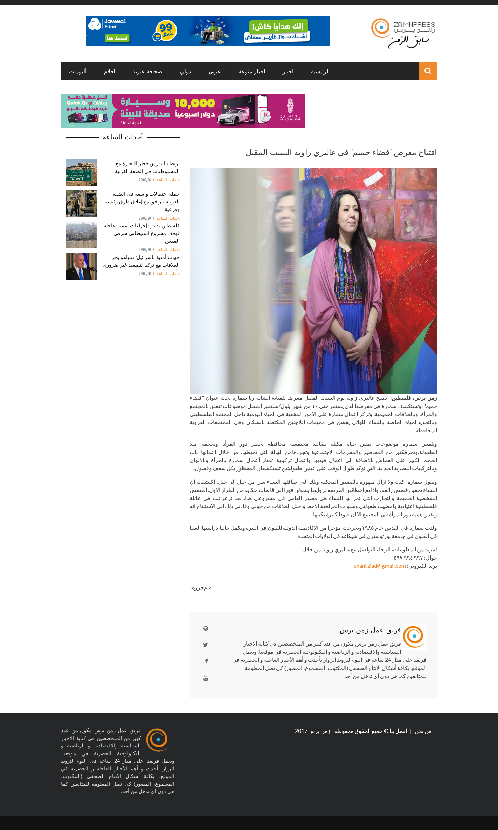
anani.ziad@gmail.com (380, 565)
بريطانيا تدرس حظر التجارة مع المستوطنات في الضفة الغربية (147, 166)
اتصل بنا (399, 730)
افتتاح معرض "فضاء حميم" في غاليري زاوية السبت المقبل (341, 151)
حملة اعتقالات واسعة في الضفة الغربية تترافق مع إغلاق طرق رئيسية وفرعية (141, 201)
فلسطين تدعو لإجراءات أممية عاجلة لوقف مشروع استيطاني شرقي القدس (142, 232)
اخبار (288, 71)
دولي (185, 71)
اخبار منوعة (251, 71)
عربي (215, 71)
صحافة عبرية (147, 71)
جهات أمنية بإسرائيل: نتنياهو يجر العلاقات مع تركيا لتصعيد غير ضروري (141, 260)
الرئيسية (320, 71)
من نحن (423, 730)
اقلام (109, 71)
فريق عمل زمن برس (370, 629)
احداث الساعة (168, 180)
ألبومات (77, 71)
